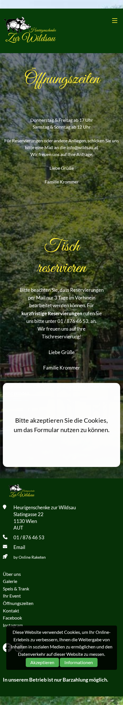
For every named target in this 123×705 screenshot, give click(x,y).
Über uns (12, 574)
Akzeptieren (42, 662)
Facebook (12, 617)
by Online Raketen (29, 557)
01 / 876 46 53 (28, 537)
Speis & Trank (16, 588)
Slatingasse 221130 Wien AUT (28, 521)
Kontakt (11, 610)
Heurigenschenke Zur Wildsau (30, 31)
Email (19, 547)
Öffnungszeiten (18, 603)
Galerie (10, 581)
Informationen (78, 662)
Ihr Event (12, 595)
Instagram (13, 625)
